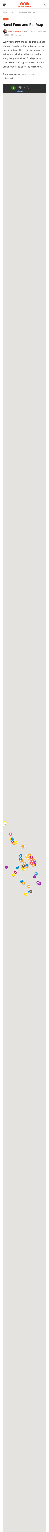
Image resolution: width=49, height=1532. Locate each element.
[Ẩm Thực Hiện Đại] (24, 4)
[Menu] (4, 5)
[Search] (45, 5)
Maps (5, 19)
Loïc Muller (15, 31)
